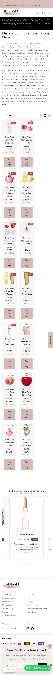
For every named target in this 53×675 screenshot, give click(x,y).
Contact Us (6, 595)
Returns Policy (7, 609)
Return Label (31, 612)
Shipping (29, 602)
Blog (28, 598)
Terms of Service (32, 605)
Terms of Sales (7, 605)
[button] (24, 564)
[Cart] (44, 13)
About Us (30, 595)
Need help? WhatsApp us (39, 668)
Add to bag (9, 162)
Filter (8, 115)
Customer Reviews (9, 615)
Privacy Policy (7, 602)
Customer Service (9, 598)
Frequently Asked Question (36, 609)
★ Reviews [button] (50, 340)
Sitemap (5, 612)
